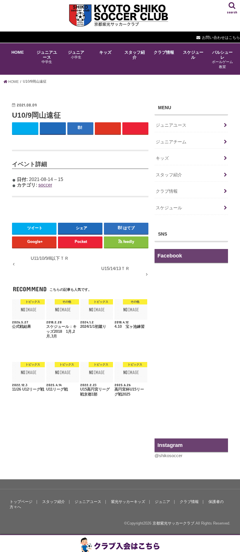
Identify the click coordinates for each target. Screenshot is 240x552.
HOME (17, 52)
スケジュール (193, 54)
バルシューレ (222, 59)
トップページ (21, 501)
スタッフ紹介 (134, 54)
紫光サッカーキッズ (128, 501)
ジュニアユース (47, 57)
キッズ (105, 52)
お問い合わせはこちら (221, 37)
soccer (45, 184)
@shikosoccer (168, 455)
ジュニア (76, 54)
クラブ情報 (164, 52)
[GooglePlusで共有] (108, 128)
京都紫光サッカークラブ (173, 523)
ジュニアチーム (171, 142)
